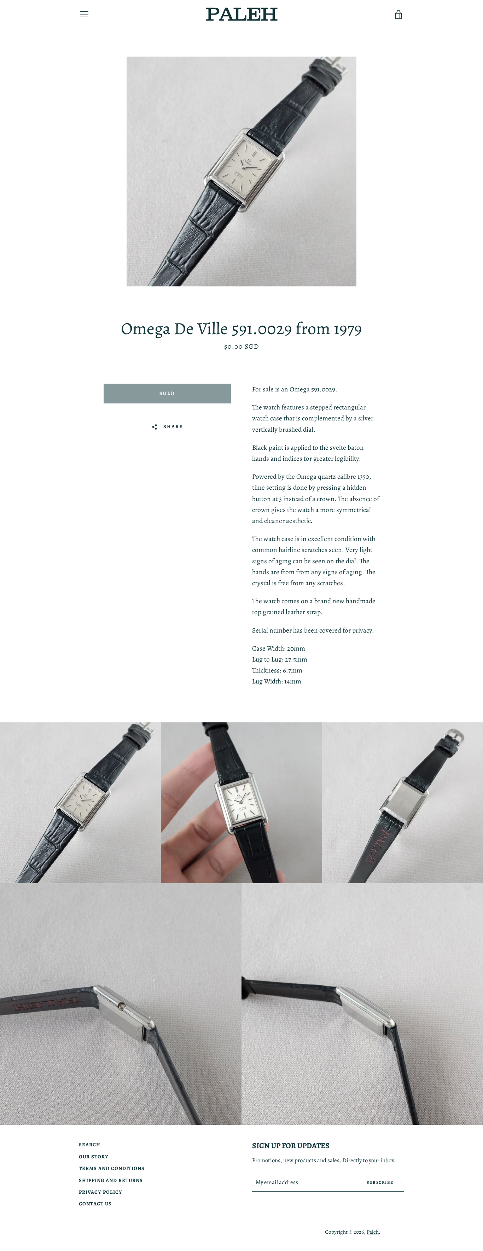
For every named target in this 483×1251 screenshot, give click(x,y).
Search (89, 1144)
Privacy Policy (100, 1191)
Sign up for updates (291, 1145)
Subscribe (381, 1182)
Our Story (94, 1156)
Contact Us (95, 1203)
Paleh (373, 1231)
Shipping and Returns (111, 1180)
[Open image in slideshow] (241, 171)
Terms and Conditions (112, 1168)
